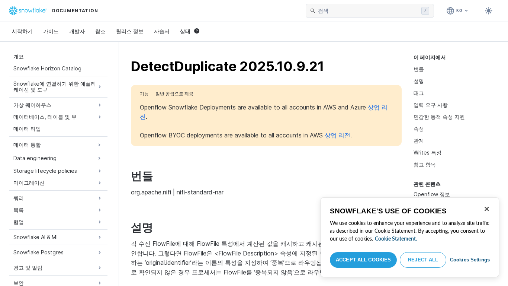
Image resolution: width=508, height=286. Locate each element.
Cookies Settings (470, 260)
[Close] (487, 209)
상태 (185, 31)
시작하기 (22, 31)
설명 (419, 81)
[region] (410, 237)
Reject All (423, 260)
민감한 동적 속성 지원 (439, 117)
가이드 (51, 31)
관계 (419, 140)
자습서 (162, 31)
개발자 (77, 31)
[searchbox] (368, 11)
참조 (100, 31)
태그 (419, 93)
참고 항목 (425, 164)
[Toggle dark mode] (488, 10)
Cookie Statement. (396, 239)
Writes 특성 (427, 152)
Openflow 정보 (432, 194)
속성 (419, 128)
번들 (419, 69)
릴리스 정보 (130, 31)
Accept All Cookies (363, 260)
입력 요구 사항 (431, 105)
